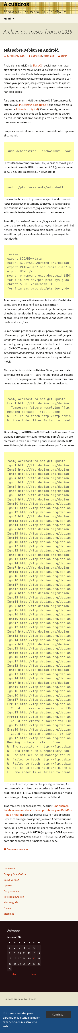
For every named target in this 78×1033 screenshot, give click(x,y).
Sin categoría (11, 902)
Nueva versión (11, 879)
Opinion (8, 885)
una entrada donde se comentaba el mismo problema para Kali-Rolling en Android (38, 810)
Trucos (7, 908)
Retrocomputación (14, 896)
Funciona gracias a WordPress (20, 999)
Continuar (58, 1014)
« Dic (14, 974)
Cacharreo (36, 55)
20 (34, 958)
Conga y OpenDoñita (15, 874)
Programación (11, 891)
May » (35, 974)
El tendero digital (27, 109)
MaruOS (38, 65)
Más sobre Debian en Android (31, 50)
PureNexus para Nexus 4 (33, 105)
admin (64, 55)
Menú (7, 18)
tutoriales (49, 55)
